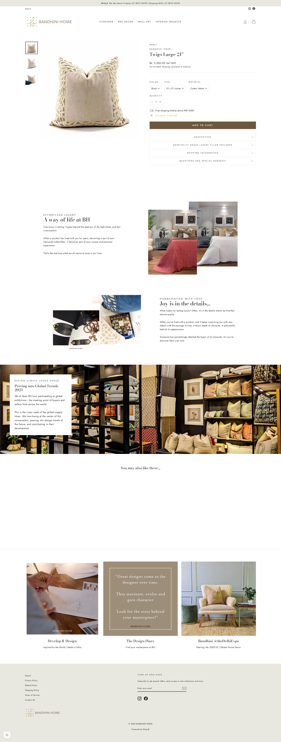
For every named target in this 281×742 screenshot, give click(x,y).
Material (195, 82)
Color (154, 82)
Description (202, 137)
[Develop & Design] (62, 599)
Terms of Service (32, 695)
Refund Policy (31, 685)
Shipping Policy (32, 690)
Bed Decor (125, 21)
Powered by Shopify (140, 729)
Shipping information (203, 153)
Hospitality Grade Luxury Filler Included (203, 145)
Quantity (156, 95)
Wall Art (144, 21)
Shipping (166, 66)
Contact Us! (30, 700)
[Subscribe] (184, 688)
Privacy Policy (31, 680)
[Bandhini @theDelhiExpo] (218, 599)
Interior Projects (168, 21)
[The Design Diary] (140, 599)
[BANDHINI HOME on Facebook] (146, 698)
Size (167, 82)
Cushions (106, 21)
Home (152, 44)
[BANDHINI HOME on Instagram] (139, 698)
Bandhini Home (160, 49)
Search (28, 8)
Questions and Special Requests (203, 161)
